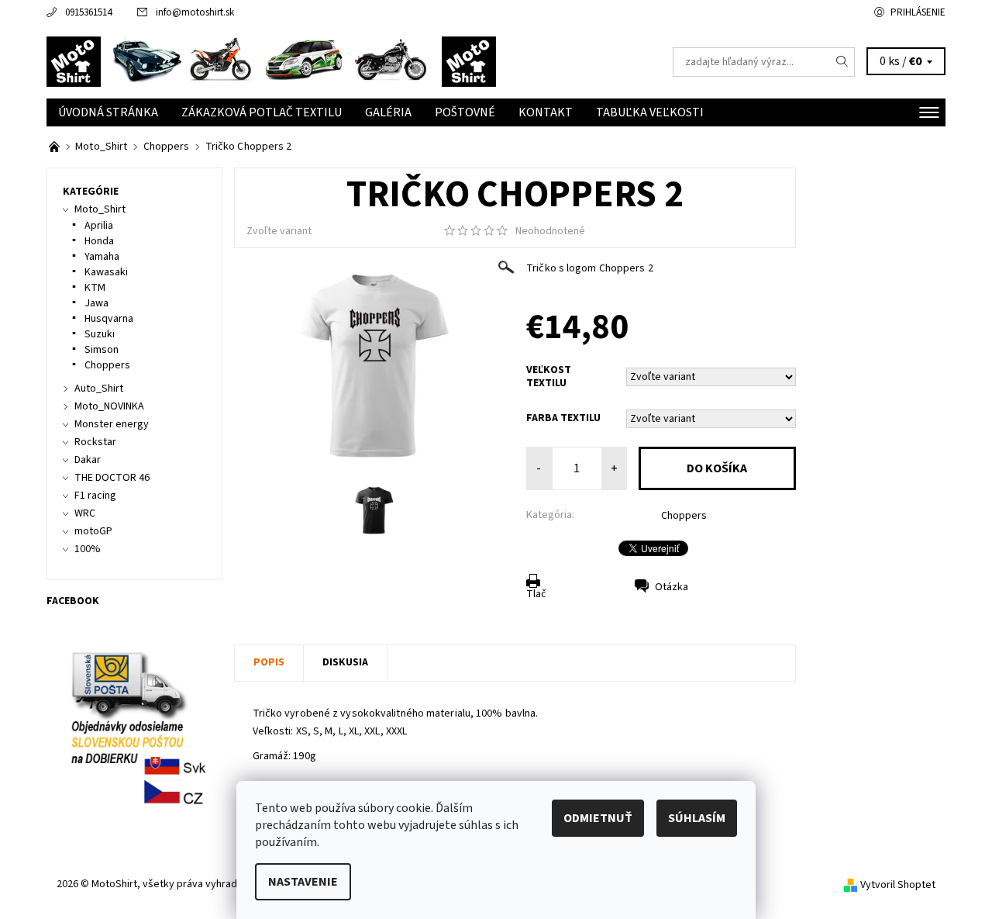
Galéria (388, 112)
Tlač (536, 594)
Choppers (684, 515)
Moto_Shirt (100, 209)
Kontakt (545, 112)
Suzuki (99, 334)
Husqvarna (108, 318)
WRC (84, 513)
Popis (268, 662)
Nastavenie (303, 881)
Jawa (96, 303)
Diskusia (345, 662)
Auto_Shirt (98, 388)
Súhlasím (696, 818)
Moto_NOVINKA (109, 406)
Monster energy (111, 424)
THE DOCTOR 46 (112, 477)
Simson (101, 350)
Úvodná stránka (108, 112)
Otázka (671, 587)
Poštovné (465, 112)
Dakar (87, 460)
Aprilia (98, 225)
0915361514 (88, 12)
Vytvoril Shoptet (897, 885)
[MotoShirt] (271, 61)
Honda (99, 241)
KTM (94, 287)
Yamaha (101, 256)
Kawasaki (106, 272)
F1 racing (95, 495)
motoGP (93, 531)
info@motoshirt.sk (195, 12)
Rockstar (95, 442)
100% (87, 549)
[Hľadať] (842, 62)
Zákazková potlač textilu (261, 112)
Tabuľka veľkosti (650, 112)
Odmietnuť (597, 818)
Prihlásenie (918, 12)
